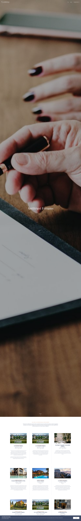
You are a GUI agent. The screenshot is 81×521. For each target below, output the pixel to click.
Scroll (40, 413)
